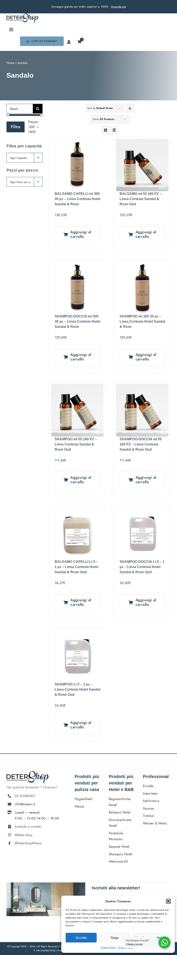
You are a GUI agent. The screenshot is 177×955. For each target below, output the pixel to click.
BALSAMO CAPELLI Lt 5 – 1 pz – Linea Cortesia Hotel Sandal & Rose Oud (76, 567)
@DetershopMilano (28, 843)
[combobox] (24, 158)
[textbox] (24, 158)
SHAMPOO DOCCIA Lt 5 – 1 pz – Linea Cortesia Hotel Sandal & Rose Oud (142, 567)
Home (10, 63)
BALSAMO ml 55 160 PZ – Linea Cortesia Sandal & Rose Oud (141, 199)
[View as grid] (105, 130)
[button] (168, 901)
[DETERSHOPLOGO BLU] (22, 15)
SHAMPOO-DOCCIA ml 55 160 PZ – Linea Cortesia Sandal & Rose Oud (141, 444)
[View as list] (114, 130)
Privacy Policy (108, 947)
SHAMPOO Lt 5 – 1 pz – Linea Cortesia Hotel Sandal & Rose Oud (77, 689)
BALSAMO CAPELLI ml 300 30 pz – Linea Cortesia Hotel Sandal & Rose (77, 199)
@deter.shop (23, 834)
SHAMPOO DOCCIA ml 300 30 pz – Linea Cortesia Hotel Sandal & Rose (77, 321)
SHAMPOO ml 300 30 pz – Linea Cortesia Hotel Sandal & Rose (142, 321)
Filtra (15, 127)
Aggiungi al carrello (80, 234)
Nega (114, 937)
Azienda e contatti (28, 826)
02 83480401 (25, 795)
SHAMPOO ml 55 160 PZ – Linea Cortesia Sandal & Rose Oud (76, 444)
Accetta (81, 937)
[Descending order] (130, 108)
